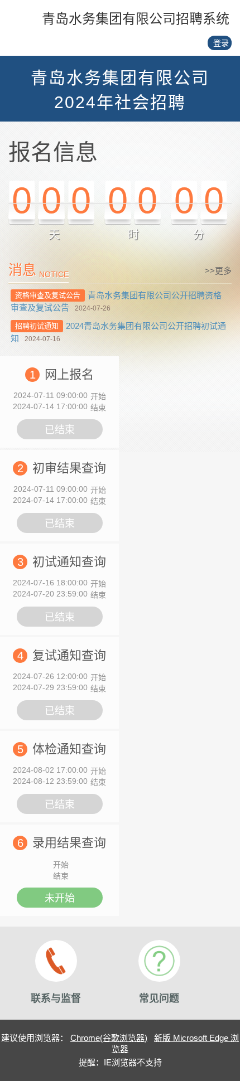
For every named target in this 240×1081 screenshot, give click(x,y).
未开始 (60, 898)
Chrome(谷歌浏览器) (108, 1038)
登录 (221, 42)
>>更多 (218, 270)
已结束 (60, 429)
